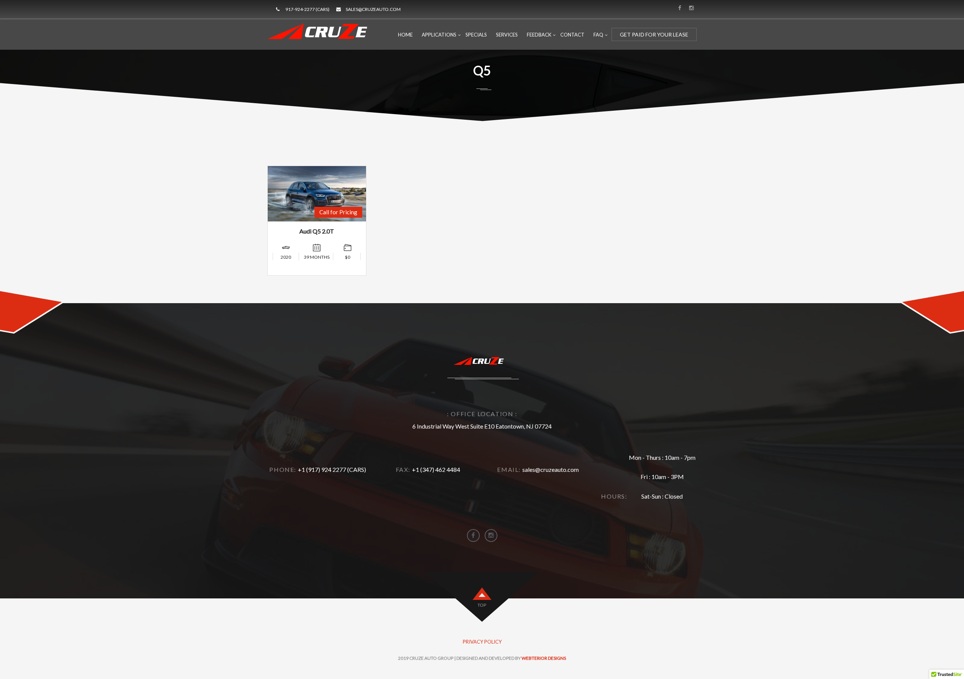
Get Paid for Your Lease (654, 34)
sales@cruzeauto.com (373, 9)
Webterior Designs (544, 658)
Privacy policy (482, 642)
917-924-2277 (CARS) (307, 9)
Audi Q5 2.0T (316, 231)
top (481, 605)
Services (507, 35)
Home (405, 35)
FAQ (598, 35)
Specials (476, 35)
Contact (572, 35)
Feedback (539, 35)
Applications (439, 35)
